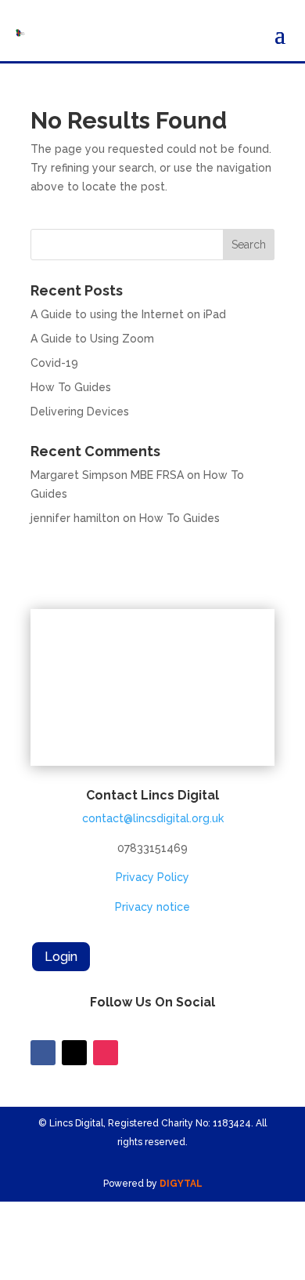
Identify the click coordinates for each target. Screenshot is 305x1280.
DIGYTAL (181, 1183)
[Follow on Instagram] (105, 1052)
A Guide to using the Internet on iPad (128, 314)
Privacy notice (152, 907)
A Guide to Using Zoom (92, 338)
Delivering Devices (79, 411)
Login (61, 956)
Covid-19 (54, 363)
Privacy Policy (152, 877)
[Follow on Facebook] (43, 1052)
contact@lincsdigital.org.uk (153, 818)
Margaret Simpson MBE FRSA (107, 475)
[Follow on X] (74, 1052)
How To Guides (70, 387)
